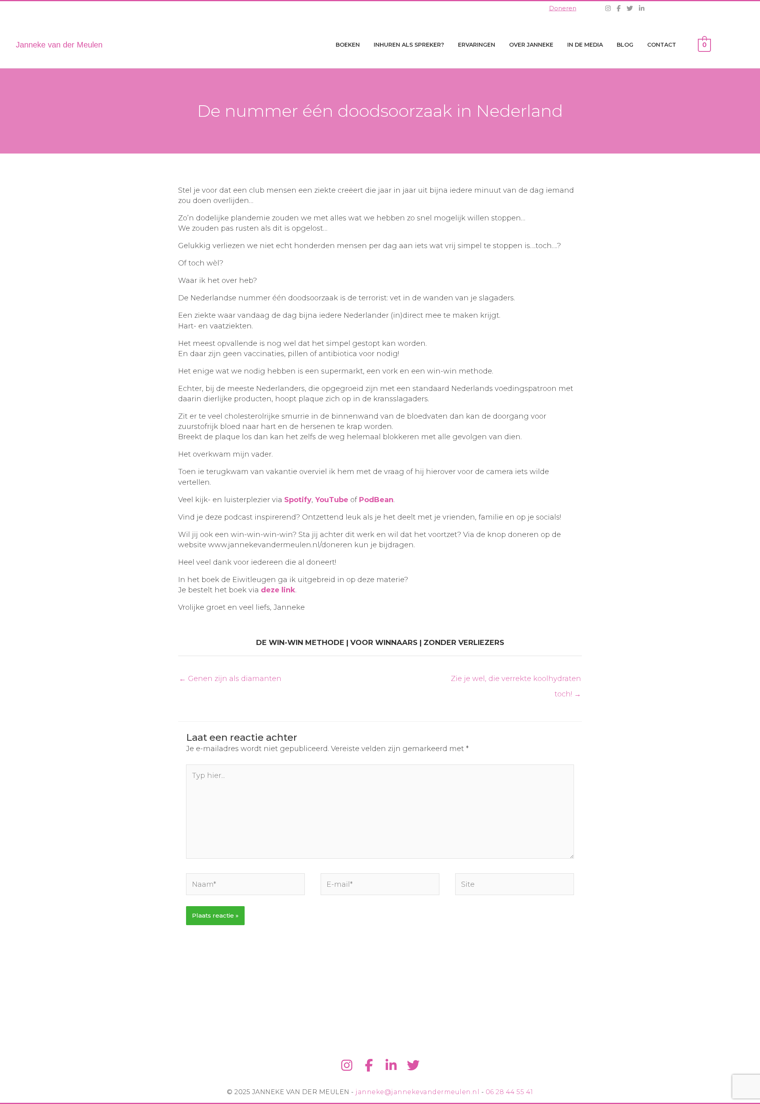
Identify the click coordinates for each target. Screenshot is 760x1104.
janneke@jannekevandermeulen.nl (417, 1092)
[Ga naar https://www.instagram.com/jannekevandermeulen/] (346, 1066)
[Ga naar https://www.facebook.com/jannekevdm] (369, 1066)
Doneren (562, 8)
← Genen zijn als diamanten (230, 678)
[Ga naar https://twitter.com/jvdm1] (413, 1066)
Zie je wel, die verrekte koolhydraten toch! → (516, 681)
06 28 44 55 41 (509, 1092)
